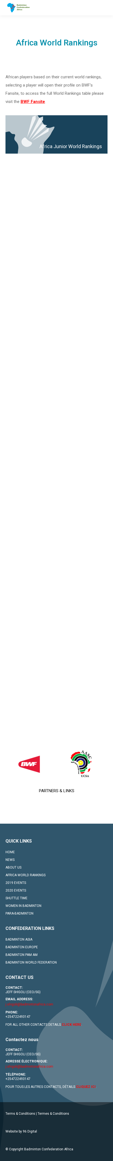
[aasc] (81, 764)
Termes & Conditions (53, 1114)
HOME (10, 852)
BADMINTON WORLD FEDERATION (31, 962)
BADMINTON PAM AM (21, 955)
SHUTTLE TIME (16, 898)
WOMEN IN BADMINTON (23, 906)
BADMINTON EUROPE (21, 947)
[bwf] (30, 764)
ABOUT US (13, 867)
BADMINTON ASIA (18, 939)
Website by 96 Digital (21, 1131)
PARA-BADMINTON (19, 913)
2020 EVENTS (15, 890)
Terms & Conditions (20, 1114)
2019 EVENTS (15, 883)
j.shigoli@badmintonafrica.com (29, 1004)
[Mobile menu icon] (104, 7)
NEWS (10, 860)
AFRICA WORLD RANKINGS (25, 875)
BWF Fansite (33, 101)
